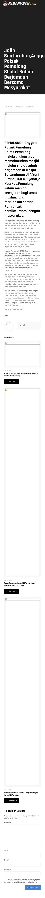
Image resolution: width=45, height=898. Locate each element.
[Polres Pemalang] (19, 4)
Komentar (8, 823)
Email (6, 860)
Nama (6, 850)
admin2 (18, 107)
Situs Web (7, 870)
